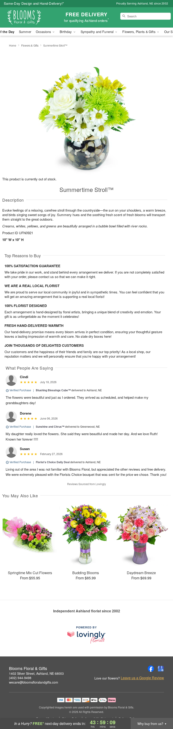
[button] (161, 709)
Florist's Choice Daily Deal (53, 462)
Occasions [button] (44, 31)
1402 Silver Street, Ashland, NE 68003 (36, 673)
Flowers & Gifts (30, 45)
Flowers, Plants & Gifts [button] (139, 31)
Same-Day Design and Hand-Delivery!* (34, 3)
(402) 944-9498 (20, 677)
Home (12, 45)
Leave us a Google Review (142, 677)
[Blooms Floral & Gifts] (30, 17)
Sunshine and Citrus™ (50, 427)
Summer (25, 31)
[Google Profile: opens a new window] (161, 668)
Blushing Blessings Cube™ (53, 390)
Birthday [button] (66, 31)
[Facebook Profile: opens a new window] (151, 668)
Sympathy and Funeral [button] (98, 31)
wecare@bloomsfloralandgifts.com (33, 682)
